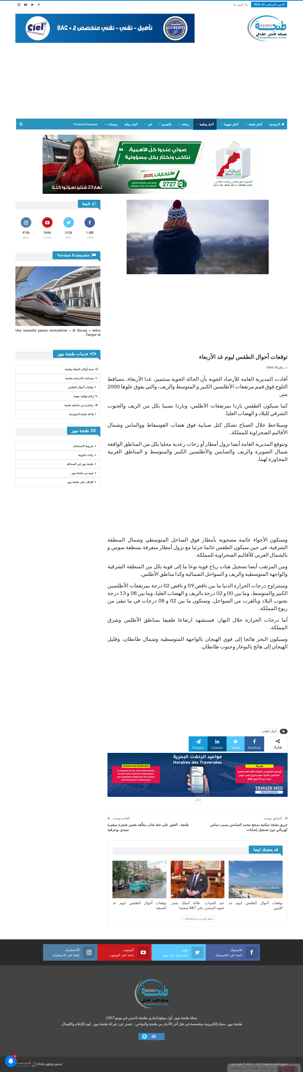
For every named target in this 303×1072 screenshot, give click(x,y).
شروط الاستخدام (83, 446)
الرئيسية (274, 124)
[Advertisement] (151, 78)
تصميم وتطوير (53, 1064)
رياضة (185, 124)
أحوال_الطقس (269, 731)
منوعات (113, 124)
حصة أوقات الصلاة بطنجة (79, 369)
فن (150, 124)
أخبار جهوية (231, 124)
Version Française (85, 124)
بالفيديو (167, 124)
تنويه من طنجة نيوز (82, 473)
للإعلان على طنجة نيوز (80, 482)
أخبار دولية (131, 124)
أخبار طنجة (255, 124)
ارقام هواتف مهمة (84, 396)
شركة (41, 1064)
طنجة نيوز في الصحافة (80, 464)
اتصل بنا (238, 4)
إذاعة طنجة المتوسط (81, 414)
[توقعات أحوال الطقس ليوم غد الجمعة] (139, 879)
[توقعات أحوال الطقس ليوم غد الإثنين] (256, 879)
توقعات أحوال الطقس (81, 387)
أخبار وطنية (207, 124)
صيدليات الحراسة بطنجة (79, 378)
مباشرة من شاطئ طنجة (79, 405)
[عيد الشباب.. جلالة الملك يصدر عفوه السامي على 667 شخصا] (198, 879)
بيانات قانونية (86, 455)
